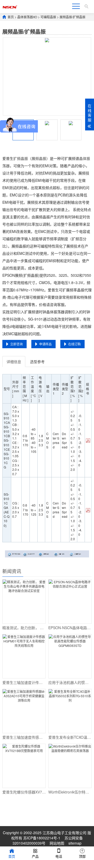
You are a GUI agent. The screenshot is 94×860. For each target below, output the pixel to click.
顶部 (82, 856)
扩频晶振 (20, 158)
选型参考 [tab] (37, 361)
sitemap (74, 843)
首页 (11, 17)
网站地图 (57, 843)
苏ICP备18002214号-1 (41, 837)
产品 (35, 856)
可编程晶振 (48, 17)
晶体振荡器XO (27, 17)
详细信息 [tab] (14, 361)
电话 (58, 856)
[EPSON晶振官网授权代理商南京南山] (9, 6)
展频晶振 (39, 158)
